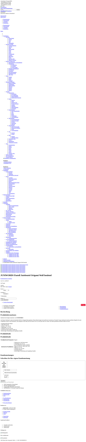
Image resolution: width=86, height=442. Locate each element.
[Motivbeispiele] (13, 270)
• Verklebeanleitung (7, 162)
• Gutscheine (6, 169)
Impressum (5, 417)
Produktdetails (63, 307)
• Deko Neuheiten (7, 168)
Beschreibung (63, 306)
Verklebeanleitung (7, 393)
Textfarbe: (3, 292)
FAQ (4, 395)
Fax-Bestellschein (7, 398)
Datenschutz (5, 416)
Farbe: (2, 289)
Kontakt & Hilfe (6, 411)
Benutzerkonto (6, 19)
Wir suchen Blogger (7, 402)
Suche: (2, 9)
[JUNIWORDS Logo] (13, 269)
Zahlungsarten (6, 399)
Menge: (2, 298)
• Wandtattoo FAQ (7, 163)
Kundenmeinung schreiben (6, 278)
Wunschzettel (6, 20)
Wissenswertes (6, 394)
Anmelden (5, 21)
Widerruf (5, 412)
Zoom (26, 264)
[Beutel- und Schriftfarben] (13, 267)
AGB (4, 414)
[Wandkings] (3, 7)
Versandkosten (6, 400)
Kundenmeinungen (64, 308)
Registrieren (5, 23)
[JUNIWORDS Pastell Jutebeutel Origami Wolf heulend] (13, 266)
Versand (10, 286)
